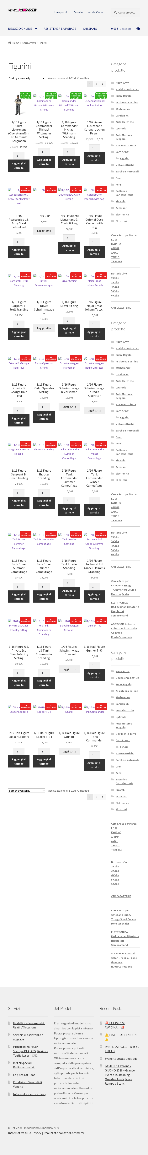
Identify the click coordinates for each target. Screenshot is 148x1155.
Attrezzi (130, 624)
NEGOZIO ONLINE (20, 28)
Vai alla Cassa (95, 12)
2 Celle (115, 278)
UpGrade (121, 128)
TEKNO (115, 257)
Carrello (78, 12)
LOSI (114, 239)
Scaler (125, 594)
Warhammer (123, 109)
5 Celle (115, 291)
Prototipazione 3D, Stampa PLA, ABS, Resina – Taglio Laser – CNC (30, 1051)
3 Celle (115, 282)
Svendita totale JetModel (121, 1058)
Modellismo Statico (127, 89)
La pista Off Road (24, 1075)
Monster (116, 594)
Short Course (128, 589)
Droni (119, 178)
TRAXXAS (116, 261)
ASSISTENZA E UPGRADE (60, 28)
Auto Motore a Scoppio (124, 137)
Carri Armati (29, 43)
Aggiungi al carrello (19, 166)
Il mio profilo (61, 12)
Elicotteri (121, 221)
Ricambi (120, 201)
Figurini (124, 158)
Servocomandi (120, 615)
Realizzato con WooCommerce (64, 1133)
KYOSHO (116, 244)
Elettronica (122, 214)
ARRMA (115, 248)
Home (16, 43)
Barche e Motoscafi (127, 171)
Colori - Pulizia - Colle (124, 628)
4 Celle (115, 286)
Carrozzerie (125, 637)
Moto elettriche (125, 165)
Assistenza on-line (127, 102)
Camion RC (122, 115)
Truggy (115, 589)
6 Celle (115, 295)
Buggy (127, 585)
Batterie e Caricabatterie (124, 193)
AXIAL (114, 252)
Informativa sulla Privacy (29, 1094)
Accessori (121, 208)
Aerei (119, 184)
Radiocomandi (120, 607)
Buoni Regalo (123, 96)
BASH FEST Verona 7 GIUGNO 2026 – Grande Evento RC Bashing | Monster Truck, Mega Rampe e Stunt (120, 1074)
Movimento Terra (126, 145)
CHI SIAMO (90, 28)
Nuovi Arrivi (123, 82)
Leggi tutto (44, 230)
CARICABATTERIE (121, 307)
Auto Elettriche (125, 122)
